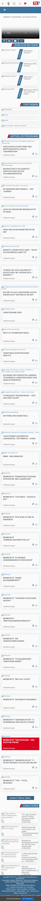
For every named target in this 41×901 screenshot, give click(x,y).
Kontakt (12, 880)
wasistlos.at (34, 891)
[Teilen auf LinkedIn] (9, 41)
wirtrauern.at (23, 893)
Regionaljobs (21, 891)
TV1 (8, 887)
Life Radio (30, 887)
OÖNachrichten (10, 889)
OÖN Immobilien (22, 889)
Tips (27, 891)
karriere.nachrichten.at (18, 887)
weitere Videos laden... (20, 798)
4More (16, 893)
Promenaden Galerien (8, 891)
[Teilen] (15, 41)
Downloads (5, 880)
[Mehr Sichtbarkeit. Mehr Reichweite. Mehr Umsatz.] (20, 10)
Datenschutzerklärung (31, 880)
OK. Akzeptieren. (28, 899)
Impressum (19, 880)
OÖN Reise (31, 889)
